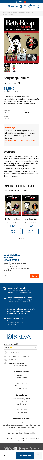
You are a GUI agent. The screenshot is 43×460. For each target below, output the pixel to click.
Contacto (21, 422)
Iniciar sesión (21, 388)
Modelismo (21, 404)
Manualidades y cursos (21, 399)
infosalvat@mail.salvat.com (18, 356)
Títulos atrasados (21, 386)
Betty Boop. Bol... (30, 219)
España (20, 2)
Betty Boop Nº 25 (12, 222)
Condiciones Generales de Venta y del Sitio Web (21, 425)
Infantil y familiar (21, 409)
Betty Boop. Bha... (12, 219)
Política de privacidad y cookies (21, 428)
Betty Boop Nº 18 (30, 222)
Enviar (34, 276)
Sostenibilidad (21, 378)
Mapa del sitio (21, 430)
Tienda (21, 380)
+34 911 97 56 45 (14, 353)
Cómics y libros (21, 401)
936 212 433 (12, 360)
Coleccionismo (21, 412)
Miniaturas (21, 407)
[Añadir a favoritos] (38, 455)
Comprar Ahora (12, 231)
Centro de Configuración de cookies (21, 433)
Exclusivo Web (21, 383)
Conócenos (21, 375)
